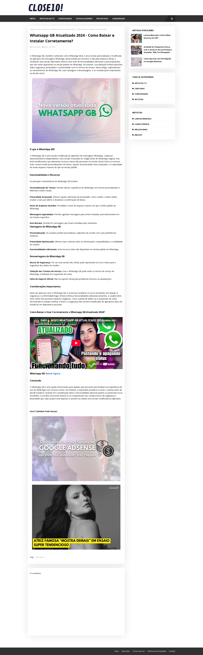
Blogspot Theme (36, 651)
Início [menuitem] (32, 18)
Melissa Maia (141, 129)
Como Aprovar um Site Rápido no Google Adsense (157, 60)
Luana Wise (36, 47)
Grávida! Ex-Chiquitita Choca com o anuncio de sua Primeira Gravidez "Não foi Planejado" (158, 50)
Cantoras (140, 88)
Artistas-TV (141, 83)
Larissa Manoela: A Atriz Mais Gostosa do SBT (157, 36)
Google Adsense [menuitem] (84, 18)
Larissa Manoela (143, 118)
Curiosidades (141, 94)
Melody (138, 135)
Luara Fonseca (142, 124)
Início (117, 651)
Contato (172, 651)
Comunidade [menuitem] (118, 18)
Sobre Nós (126, 651)
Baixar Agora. (53, 373)
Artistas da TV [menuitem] (47, 18)
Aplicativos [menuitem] (102, 18)
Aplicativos (45, 29)
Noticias (139, 99)
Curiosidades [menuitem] (65, 18)
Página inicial (35, 29)
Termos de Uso (139, 651)
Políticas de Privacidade (156, 651)
